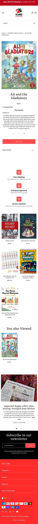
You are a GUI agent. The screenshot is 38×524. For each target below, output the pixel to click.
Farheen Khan (8, 107)
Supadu (22, 520)
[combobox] (19, 23)
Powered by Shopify (23, 516)
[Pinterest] (13, 512)
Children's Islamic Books (15, 33)
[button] (19, 150)
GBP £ (5, 498)
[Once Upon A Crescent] (28, 226)
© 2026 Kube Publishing (9, 516)
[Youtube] (17, 512)
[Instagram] (6, 512)
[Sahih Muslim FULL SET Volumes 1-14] (10, 261)
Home (3, 33)
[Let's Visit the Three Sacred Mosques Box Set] (10, 298)
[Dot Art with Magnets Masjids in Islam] (28, 261)
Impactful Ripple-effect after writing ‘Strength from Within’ (19, 407)
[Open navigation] (8, 12)
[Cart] (35, 13)
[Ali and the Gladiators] (10, 345)
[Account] (32, 13)
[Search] (34, 23)
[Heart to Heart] (10, 226)
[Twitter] (10, 512)
